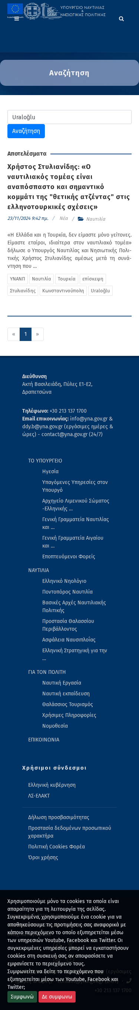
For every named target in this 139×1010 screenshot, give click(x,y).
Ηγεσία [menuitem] (50, 471)
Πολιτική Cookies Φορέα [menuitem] (56, 847)
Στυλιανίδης (23, 290)
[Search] (121, 17)
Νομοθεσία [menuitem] (55, 726)
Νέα (63, 218)
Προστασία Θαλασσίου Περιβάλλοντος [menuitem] (68, 625)
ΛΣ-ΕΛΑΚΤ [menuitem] (39, 796)
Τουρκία (67, 279)
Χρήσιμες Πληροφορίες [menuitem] (69, 715)
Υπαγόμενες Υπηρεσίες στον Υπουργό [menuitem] (75, 486)
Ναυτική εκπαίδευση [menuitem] (66, 694)
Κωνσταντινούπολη (63, 290)
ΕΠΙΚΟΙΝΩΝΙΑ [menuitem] (43, 740)
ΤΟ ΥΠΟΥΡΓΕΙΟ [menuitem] (45, 461)
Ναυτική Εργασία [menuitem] (61, 683)
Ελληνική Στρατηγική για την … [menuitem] (74, 654)
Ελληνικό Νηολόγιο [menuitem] (64, 581)
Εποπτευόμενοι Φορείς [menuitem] (68, 556)
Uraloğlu (100, 290)
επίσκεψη (92, 279)
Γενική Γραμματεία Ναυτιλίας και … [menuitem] (75, 523)
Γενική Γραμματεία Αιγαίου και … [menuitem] (72, 542)
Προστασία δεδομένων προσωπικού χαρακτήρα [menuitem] (69, 832)
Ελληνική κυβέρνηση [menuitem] (52, 785)
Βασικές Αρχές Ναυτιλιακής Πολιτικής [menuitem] (74, 607)
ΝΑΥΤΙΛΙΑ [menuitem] (38, 570)
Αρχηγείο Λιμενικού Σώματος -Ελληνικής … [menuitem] (75, 505)
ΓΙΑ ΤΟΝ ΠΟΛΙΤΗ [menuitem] (47, 672)
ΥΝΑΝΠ (17, 279)
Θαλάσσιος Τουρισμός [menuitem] (67, 704)
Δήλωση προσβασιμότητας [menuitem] (58, 817)
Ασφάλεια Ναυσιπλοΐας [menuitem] (69, 640)
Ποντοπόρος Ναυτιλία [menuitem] (67, 592)
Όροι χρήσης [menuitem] (43, 857)
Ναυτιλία (95, 219)
